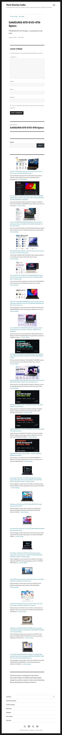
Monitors (9, 708)
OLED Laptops (10, 704)
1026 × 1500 (20, 37)
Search (12, 142)
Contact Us (32, 730)
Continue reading (23, 179)
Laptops (8, 697)
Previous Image (13, 16)
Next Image (21, 16)
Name (12, 81)
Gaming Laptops (11, 700)
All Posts (8, 720)
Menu (54, 6)
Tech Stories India (16, 4)
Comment (13, 57)
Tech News (9, 716)
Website (12, 97)
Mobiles (8, 712)
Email (12, 89)
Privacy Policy (39, 730)
